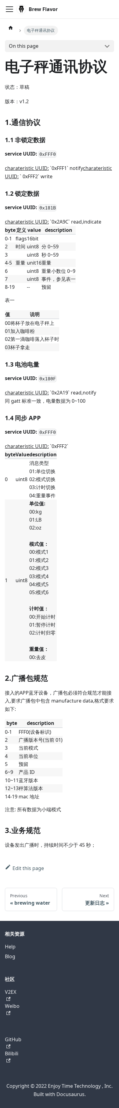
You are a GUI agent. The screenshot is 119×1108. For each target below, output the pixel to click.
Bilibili (11, 1053)
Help (10, 946)
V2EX (10, 992)
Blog (10, 956)
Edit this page (28, 868)
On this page (23, 46)
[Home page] (10, 27)
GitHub (13, 1039)
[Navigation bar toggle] (9, 9)
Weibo (12, 1006)
